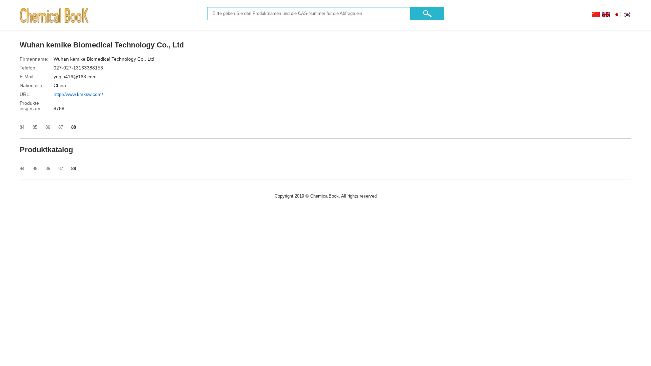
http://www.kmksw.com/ (78, 94)
